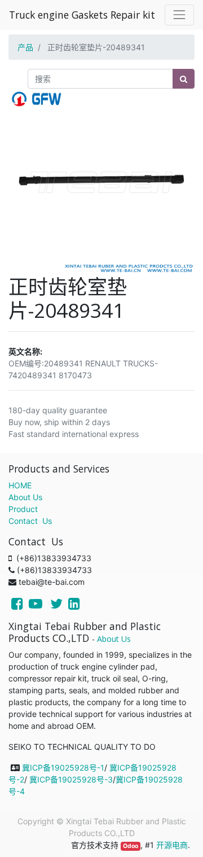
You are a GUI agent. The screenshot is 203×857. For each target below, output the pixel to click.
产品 (25, 47)
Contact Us (30, 521)
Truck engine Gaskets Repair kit (82, 14)
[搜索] (184, 79)
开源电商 (172, 845)
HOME (20, 485)
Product (23, 509)
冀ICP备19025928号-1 (63, 767)
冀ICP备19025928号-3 (71, 779)
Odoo (130, 846)
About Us (25, 497)
